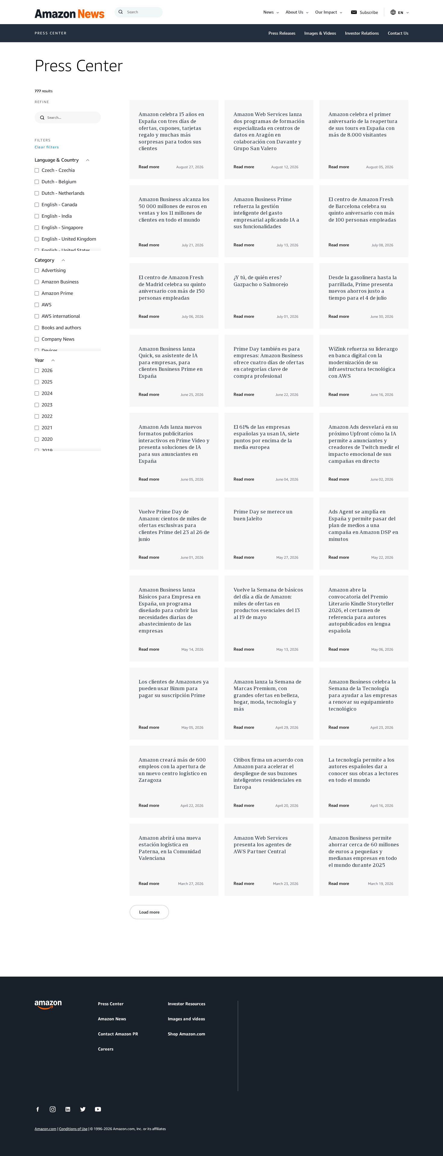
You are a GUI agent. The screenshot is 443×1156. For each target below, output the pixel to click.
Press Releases (282, 33)
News (268, 11)
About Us (294, 11)
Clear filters (47, 147)
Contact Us (398, 33)
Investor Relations (362, 33)
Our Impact (326, 11)
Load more (149, 911)
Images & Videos (320, 33)
